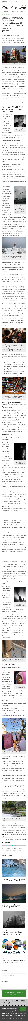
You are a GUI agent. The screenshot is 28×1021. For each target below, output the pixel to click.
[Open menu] (25, 1)
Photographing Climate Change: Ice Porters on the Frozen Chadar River (13, 880)
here (25, 839)
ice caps (3, 72)
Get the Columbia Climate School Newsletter (15, 993)
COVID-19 (4, 834)
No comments (6, 31)
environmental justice (15, 44)
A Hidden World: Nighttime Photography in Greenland (11, 906)
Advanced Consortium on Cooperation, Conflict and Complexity (13, 84)
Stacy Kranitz (18, 210)
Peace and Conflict (7, 15)
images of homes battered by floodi (15, 72)
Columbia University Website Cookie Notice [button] (12, 1018)
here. (19, 264)
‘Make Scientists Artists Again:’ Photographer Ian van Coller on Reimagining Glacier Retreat (12, 932)
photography (12, 852)
